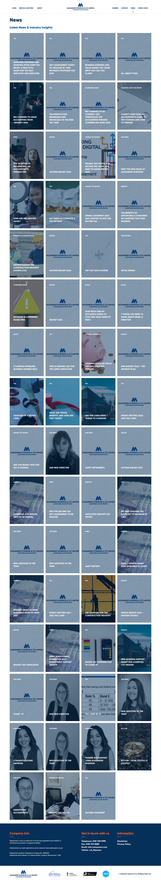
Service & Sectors (26, 8)
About (39, 8)
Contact (124, 8)
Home (14, 8)
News (133, 8)
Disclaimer (122, 841)
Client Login (143, 8)
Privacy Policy (124, 844)
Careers (115, 8)
